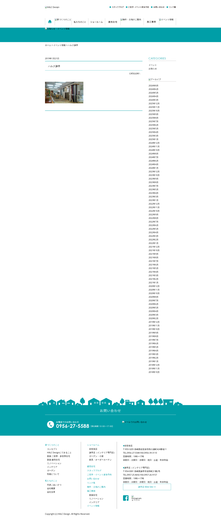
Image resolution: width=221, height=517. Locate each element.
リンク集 (91, 482)
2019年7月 (153, 339)
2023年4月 (153, 193)
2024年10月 (154, 150)
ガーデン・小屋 (96, 456)
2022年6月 (153, 225)
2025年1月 (153, 139)
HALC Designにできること (59, 452)
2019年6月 (153, 343)
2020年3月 (153, 314)
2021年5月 (153, 268)
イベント (153, 65)
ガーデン (51, 470)
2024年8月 (153, 153)
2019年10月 (154, 329)
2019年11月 (154, 325)
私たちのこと (51, 480)
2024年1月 (153, 168)
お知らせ (153, 68)
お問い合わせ (93, 478)
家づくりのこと (52, 444)
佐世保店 (93, 449)
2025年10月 (154, 110)
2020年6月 (153, 304)
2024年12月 (154, 142)
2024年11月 (154, 146)
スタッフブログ (94, 470)
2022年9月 (153, 214)
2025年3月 (153, 135)
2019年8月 (153, 336)
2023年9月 (153, 178)
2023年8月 (153, 182)
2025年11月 (154, 107)
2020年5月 (153, 307)
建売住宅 (91, 466)
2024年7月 (153, 157)
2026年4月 (153, 96)
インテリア (52, 466)
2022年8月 (153, 218)
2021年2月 (153, 279)
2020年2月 (153, 318)
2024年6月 (153, 160)
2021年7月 (153, 261)
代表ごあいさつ (54, 484)
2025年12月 (154, 103)
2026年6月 (153, 89)
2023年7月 (153, 185)
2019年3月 (153, 354)
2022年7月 (153, 221)
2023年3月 (153, 196)
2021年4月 (153, 271)
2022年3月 (153, 236)
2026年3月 (153, 99)
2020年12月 (154, 286)
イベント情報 (93, 505)
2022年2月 (153, 239)
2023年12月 (154, 171)
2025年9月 (153, 114)
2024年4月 (153, 164)
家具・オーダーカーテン (100, 459)
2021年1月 (153, 282)
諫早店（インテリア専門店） (102, 452)
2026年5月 (153, 92)
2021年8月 (153, 257)
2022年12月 (154, 203)
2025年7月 (153, 121)
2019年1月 (153, 361)
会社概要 (51, 488)
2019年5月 (153, 347)
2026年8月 (153, 85)
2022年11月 (154, 207)
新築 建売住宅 (53, 459)
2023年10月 (154, 175)
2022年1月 (153, 243)
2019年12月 (154, 322)
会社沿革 (51, 492)
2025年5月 (153, 128)
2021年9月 (153, 253)
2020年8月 (153, 296)
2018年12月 (154, 365)
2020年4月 (153, 311)
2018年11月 (154, 368)
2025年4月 (153, 132)
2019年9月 (153, 332)
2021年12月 (154, 246)
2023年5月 (153, 189)
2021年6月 (153, 264)
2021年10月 (154, 250)
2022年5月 (153, 228)
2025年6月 (153, 125)
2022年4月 (153, 232)
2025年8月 (153, 117)
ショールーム (93, 444)
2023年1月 (153, 200)
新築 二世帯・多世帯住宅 (58, 456)
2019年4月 (153, 350)
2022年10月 (154, 211)
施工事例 (91, 491)
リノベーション (54, 463)
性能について (53, 474)
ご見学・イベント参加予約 (99, 474)
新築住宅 (93, 495)
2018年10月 (154, 372)
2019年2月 (153, 357)
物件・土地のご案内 (96, 486)
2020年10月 (154, 293)
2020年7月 (153, 300)
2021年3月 (153, 275)
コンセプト (52, 449)
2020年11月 (154, 289)
